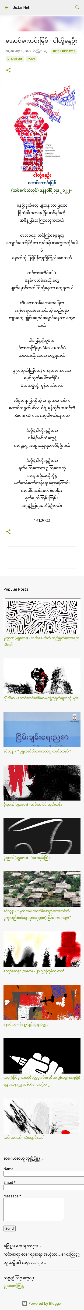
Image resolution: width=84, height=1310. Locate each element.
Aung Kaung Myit (63, 51)
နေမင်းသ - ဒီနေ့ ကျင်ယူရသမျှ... (26, 1024)
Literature (14, 58)
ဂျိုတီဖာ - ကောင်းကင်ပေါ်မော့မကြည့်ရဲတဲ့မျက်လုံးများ (41, 698)
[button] (8, 70)
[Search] (77, 7)
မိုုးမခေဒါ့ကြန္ (14, 1286)
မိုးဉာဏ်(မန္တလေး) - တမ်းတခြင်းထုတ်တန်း (33, 804)
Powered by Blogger (45, 1303)
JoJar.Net (21, 7)
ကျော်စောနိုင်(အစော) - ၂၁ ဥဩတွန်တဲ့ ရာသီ (34, 971)
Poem (31, 58)
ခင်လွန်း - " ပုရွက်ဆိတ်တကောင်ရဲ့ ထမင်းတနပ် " (37, 751)
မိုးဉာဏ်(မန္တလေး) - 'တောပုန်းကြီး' (27, 858)
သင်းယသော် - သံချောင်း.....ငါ (24, 1137)
